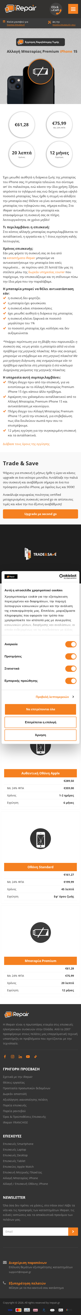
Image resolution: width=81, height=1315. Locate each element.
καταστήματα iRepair (21, 258)
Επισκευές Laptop (14, 1149)
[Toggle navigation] (73, 9)
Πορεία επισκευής (15, 1105)
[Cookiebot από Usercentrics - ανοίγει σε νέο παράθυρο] (59, 576)
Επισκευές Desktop (15, 1155)
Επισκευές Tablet (14, 1161)
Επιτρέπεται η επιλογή (40, 722)
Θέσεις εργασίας (14, 1082)
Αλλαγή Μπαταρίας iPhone (20, 1178)
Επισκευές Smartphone (18, 1144)
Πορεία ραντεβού (14, 1111)
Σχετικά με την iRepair (18, 1077)
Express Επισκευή (16, 24)
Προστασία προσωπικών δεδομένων (26, 1088)
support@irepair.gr (20, 1272)
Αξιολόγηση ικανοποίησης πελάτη (25, 1099)
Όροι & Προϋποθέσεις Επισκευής (24, 1117)
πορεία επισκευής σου (63, 24)
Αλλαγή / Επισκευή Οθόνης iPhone (25, 1184)
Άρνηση (40, 735)
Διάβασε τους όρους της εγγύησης (26, 444)
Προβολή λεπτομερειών (52, 697)
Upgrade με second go (40, 514)
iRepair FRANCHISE (15, 1122)
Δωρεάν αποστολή (15, 1094)
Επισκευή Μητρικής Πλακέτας (22, 1172)
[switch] (70, 656)
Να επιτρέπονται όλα (40, 709)
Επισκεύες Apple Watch (18, 1166)
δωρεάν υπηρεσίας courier (46, 272)
